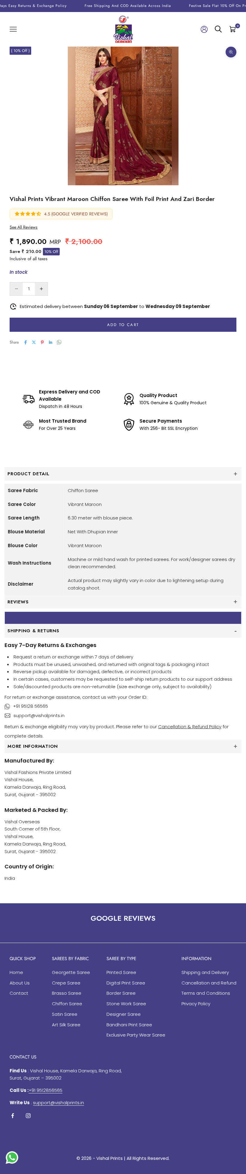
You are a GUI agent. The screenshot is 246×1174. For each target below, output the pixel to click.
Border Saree (121, 993)
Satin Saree (64, 1014)
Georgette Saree (71, 972)
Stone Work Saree (126, 1003)
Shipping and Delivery (205, 972)
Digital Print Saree (125, 983)
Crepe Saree (66, 983)
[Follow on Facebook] (13, 1116)
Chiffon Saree (67, 1003)
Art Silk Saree (66, 1024)
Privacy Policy (196, 1003)
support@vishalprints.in (39, 715)
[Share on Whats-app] (59, 342)
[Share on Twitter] (34, 342)
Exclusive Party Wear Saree (135, 1035)
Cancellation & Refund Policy (189, 726)
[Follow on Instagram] (28, 1116)
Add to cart (123, 325)
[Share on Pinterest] (42, 342)
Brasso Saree (66, 993)
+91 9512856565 (45, 1090)
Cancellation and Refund (209, 983)
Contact (19, 993)
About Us (20, 983)
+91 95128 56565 (30, 706)
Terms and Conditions (206, 993)
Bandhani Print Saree (129, 1024)
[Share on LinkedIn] (50, 342)
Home (16, 972)
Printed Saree (121, 972)
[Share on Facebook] (25, 342)
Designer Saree (123, 1014)
